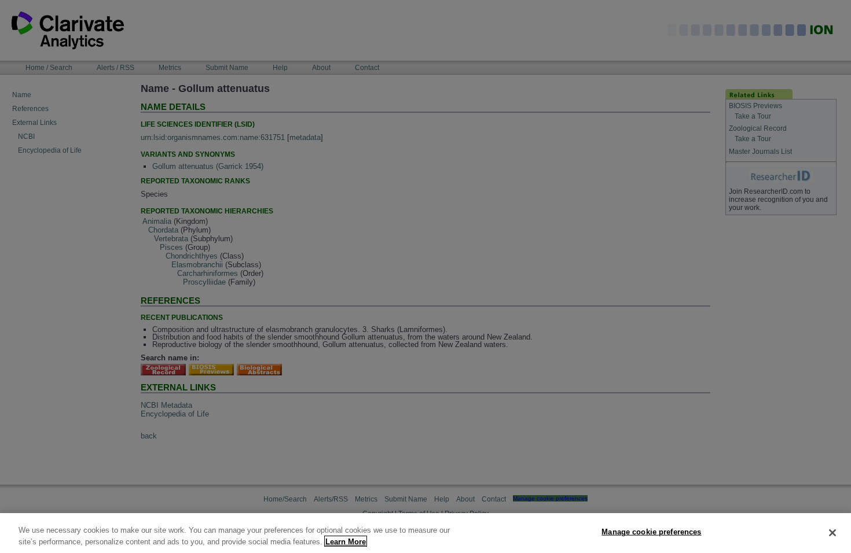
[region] (425, 533)
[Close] (832, 532)
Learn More (345, 541)
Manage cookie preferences (651, 532)
